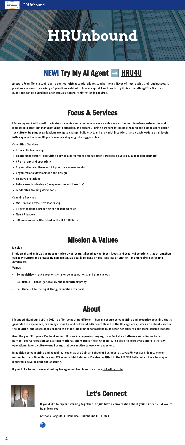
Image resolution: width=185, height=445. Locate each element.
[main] (92, 36)
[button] (6, 438)
